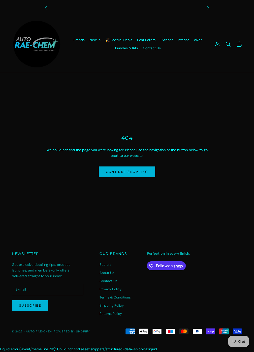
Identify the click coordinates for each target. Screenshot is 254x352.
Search (105, 264)
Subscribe (30, 305)
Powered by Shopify (72, 331)
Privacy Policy (110, 289)
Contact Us (152, 48)
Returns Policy (110, 313)
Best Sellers (146, 40)
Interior (183, 40)
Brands (79, 40)
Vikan (198, 40)
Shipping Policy (111, 305)
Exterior (166, 40)
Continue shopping (127, 172)
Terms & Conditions (115, 297)
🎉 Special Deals (118, 40)
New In (95, 40)
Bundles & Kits (126, 48)
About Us (106, 273)
